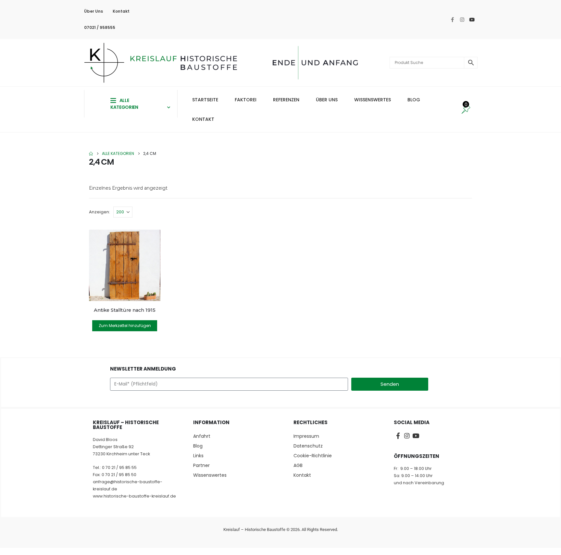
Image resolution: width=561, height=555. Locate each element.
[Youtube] (472, 19)
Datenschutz (308, 446)
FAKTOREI (245, 99)
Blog (198, 446)
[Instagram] (462, 19)
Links (198, 455)
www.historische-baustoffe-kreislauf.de (134, 496)
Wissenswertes (210, 475)
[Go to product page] (124, 265)
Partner (201, 465)
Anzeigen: (99, 212)
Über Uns (93, 11)
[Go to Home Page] (91, 153)
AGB (298, 465)
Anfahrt (201, 436)
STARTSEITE (205, 99)
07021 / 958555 (99, 27)
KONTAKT (203, 119)
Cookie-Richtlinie (312, 455)
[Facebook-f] (452, 19)
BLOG (413, 99)
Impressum (306, 436)
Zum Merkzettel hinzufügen (125, 325)
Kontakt (121, 11)
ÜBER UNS (327, 99)
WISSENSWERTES (372, 99)
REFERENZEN (286, 99)
